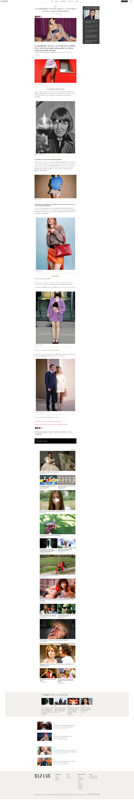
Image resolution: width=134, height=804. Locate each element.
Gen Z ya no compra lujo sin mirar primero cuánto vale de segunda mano (64, 762)
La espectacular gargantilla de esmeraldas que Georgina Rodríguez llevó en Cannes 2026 (91, 36)
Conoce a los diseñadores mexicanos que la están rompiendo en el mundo (51, 424)
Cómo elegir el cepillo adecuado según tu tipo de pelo (91, 26)
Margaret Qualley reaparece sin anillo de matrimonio (86, 709)
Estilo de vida (70, 1)
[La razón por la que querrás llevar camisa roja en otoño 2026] (60, 701)
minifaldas (38, 434)
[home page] (5, 1)
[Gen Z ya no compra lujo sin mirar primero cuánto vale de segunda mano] (44, 762)
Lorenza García (58, 13)
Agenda (76, 1)
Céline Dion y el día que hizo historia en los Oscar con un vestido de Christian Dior (64, 726)
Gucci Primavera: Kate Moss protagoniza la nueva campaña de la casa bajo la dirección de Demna (47, 710)
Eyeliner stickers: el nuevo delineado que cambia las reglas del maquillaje (91, 21)
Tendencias (38, 432)
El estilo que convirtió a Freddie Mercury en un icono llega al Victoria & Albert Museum (73, 710)
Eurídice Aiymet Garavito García (63, 728)
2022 (70, 432)
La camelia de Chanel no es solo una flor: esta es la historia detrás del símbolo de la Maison (65, 751)
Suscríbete (124, 1)
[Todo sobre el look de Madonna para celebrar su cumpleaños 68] (44, 737)
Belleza (56, 1)
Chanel (51, 432)
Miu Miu (57, 432)
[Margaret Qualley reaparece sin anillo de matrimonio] (87, 701)
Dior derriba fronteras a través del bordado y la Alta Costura (48, 421)
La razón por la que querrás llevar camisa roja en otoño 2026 (60, 709)
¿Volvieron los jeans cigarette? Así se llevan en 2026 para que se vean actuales (91, 31)
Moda (52, 1)
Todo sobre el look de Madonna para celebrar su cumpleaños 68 (62, 737)
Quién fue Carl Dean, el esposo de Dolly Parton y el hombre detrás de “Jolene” (91, 41)
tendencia (64, 432)
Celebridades (63, 1)
